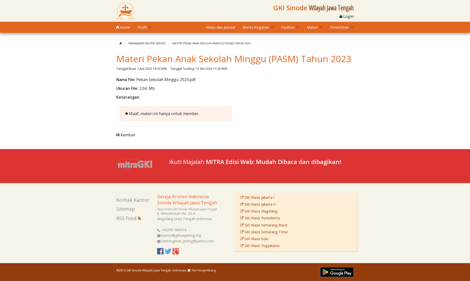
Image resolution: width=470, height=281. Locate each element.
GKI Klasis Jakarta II (259, 204)
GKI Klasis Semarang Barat (266, 225)
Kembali (127, 135)
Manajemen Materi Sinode (147, 43)
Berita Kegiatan (256, 27)
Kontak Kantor (132, 200)
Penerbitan (339, 27)
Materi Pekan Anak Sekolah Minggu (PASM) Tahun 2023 (211, 43)
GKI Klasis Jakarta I (259, 197)
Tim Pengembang (203, 270)
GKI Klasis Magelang (260, 211)
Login (348, 16)
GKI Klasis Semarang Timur (266, 232)
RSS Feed (127, 218)
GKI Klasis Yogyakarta (262, 245)
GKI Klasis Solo (256, 238)
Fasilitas (288, 27)
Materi (312, 27)
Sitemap (125, 209)
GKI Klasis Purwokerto (262, 218)
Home (124, 27)
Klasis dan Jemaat (220, 27)
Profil (142, 27)
